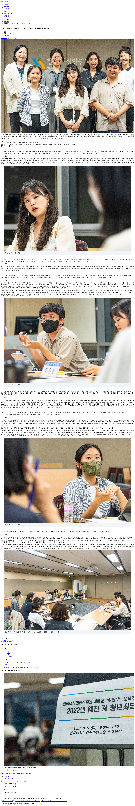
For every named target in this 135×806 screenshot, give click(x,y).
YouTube (6, 7)
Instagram (6, 6)
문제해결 (9, 656)
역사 (8, 654)
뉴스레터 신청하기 (9, 778)
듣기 (8, 653)
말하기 (9, 651)
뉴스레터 (6, 9)
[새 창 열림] (17, 23)
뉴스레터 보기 (8, 776)
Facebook (6, 4)
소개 (5, 11)
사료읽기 (6, 15)
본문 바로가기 (4, 1)
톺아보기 (6, 16)
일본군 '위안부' (8, 13)
